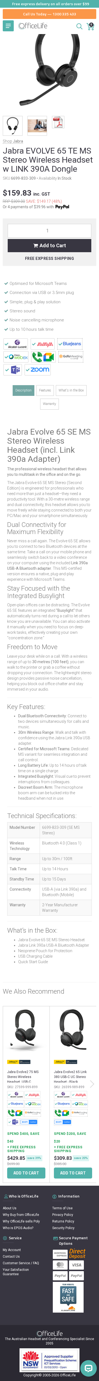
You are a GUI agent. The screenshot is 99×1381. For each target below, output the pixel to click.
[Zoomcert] (29, 1122)
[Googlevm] (43, 356)
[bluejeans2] (69, 343)
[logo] (50, 1334)
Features (45, 390)
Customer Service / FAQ (21, 1263)
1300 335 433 (64, 14)
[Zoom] (37, 369)
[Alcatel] (15, 343)
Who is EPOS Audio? (18, 1228)
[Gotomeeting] (70, 356)
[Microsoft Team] (12, 369)
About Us (9, 1208)
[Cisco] (16, 356)
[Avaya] (43, 343)
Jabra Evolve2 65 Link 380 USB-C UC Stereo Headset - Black (70, 1077)
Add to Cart (53, 245)
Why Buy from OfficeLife (21, 1215)
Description (23, 390)
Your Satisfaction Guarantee (16, 1272)
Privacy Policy (62, 1215)
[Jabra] (19, 1062)
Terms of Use (62, 1208)
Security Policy (63, 1228)
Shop (13, 141)
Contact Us (11, 1256)
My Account (12, 1250)
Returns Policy (63, 1221)
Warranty (49, 404)
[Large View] (13, 126)
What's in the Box (71, 390)
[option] (26, 1096)
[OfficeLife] (33, 26)
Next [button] (92, 1084)
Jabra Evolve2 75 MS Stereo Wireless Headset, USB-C (22, 1077)
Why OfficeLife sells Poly (21, 1221)
